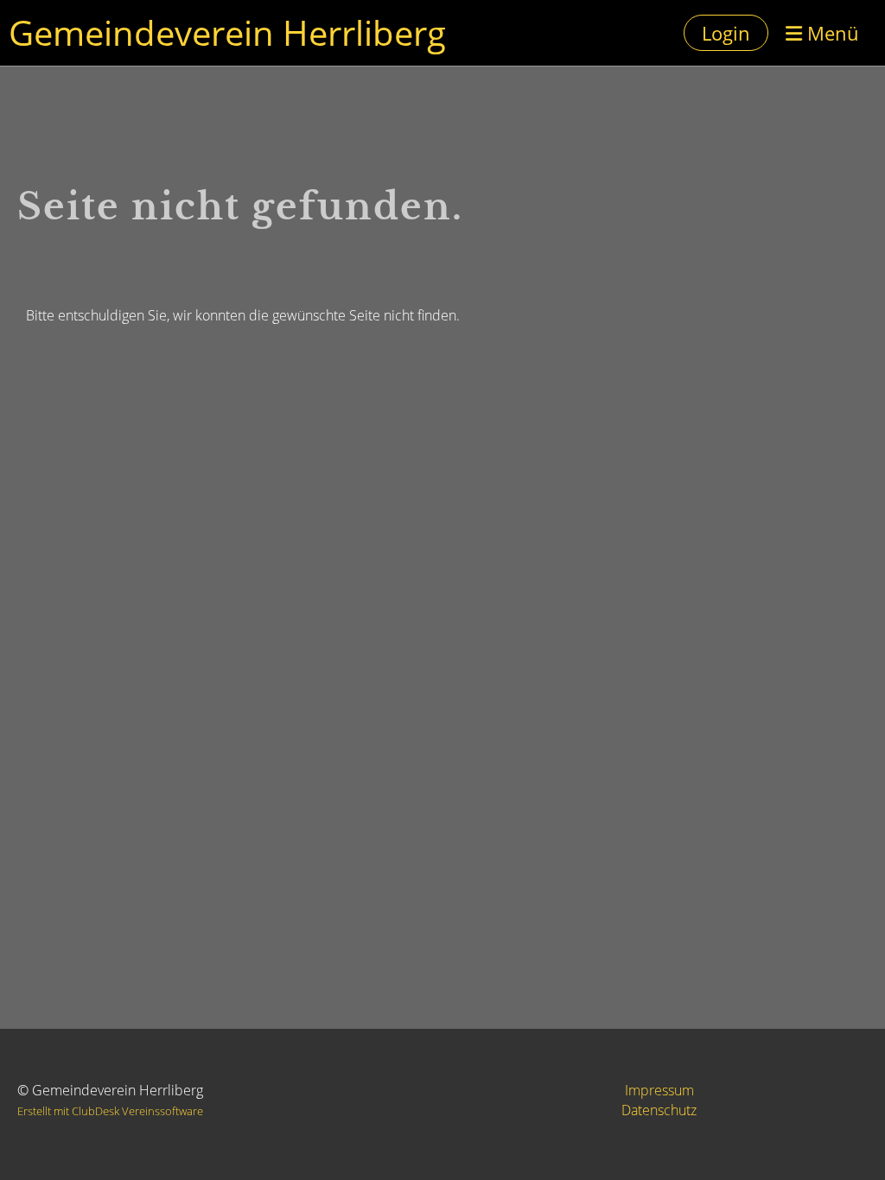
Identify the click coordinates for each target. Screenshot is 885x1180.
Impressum (659, 1090)
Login (726, 33)
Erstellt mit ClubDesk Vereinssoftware (110, 1111)
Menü (830, 33)
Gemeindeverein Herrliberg (227, 32)
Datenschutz (659, 1110)
